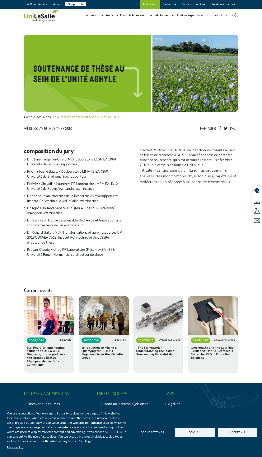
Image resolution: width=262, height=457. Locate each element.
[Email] (232, 128)
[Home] (41, 15)
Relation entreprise (223, 4)
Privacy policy (15, 447)
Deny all (195, 432)
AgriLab (174, 404)
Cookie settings (152, 432)
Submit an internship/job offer (124, 404)
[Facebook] (220, 128)
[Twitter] (225, 128)
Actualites (44, 117)
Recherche (169, 4)
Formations (150, 4)
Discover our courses (43, 404)
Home (28, 117)
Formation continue (193, 4)
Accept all (238, 432)
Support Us (75, 4)
